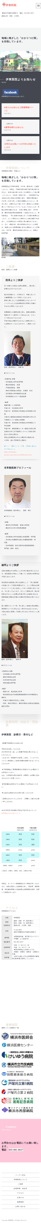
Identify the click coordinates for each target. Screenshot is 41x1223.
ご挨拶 (20, 1184)
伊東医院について (20, 1179)
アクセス (20, 1193)
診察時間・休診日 (20, 1188)
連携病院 (20, 1202)
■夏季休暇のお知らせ (13, 127)
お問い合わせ (20, 1206)
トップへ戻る (20, 1175)
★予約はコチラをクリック (11, 813)
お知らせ (10, 123)
